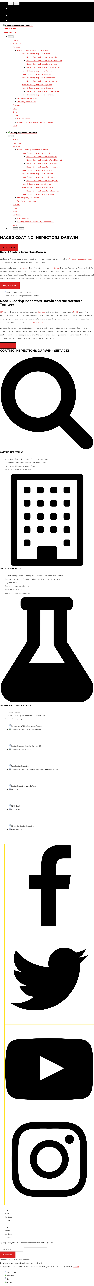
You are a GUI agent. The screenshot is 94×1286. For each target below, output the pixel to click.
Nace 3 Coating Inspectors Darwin (37, 71)
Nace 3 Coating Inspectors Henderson (43, 67)
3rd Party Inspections (26, 102)
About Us (17, 43)
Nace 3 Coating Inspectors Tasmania (38, 95)
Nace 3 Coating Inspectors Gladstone (42, 91)
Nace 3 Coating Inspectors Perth (36, 54)
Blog (15, 112)
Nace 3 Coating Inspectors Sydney (37, 84)
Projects (16, 105)
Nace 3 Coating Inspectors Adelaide (37, 74)
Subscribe (7, 1255)
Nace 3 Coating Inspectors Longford (42, 81)
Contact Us (17, 115)
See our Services (35, 322)
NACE (75, 312)
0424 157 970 (9, 32)
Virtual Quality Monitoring (28, 98)
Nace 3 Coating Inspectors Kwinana (41, 64)
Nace (24, 268)
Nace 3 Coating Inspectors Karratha (41, 57)
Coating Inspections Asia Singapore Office (35, 122)
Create (76, 1266)
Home (15, 40)
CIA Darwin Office (25, 119)
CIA (1, 312)
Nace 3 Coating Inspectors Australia (32, 50)
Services (16, 47)
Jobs (15, 108)
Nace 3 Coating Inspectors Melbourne (38, 78)
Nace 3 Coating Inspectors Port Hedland (44, 60)
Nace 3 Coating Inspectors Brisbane (37, 88)
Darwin (56, 268)
